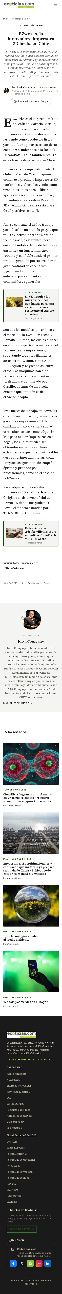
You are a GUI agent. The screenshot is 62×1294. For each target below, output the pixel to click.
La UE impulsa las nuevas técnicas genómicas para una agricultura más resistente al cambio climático (39, 305)
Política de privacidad (20, 1171)
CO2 (9, 1097)
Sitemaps (12, 1201)
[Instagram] (39, 1263)
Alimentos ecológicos (20, 1115)
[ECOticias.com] (19, 5)
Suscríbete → (21, 1229)
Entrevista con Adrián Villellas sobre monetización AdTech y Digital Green (41, 533)
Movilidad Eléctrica (18, 1091)
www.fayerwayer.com (21, 563)
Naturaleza (13, 1079)
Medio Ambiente (16, 1073)
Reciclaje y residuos (18, 1110)
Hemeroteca (14, 1195)
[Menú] (55, 5)
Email (47, 583)
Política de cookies (18, 1177)
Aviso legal (13, 1165)
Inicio (6, 19)
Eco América (14, 1128)
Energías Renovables (19, 1085)
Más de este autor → (17, 703)
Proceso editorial (47, 87)
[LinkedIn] (47, 1263)
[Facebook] (13, 1263)
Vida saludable (15, 1122)
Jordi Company (25, 87)
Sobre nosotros (16, 1147)
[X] (21, 1263)
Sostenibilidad (15, 1103)
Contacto (12, 1141)
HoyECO (12, 1183)
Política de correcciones (21, 1159)
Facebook (33, 583)
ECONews (12, 1190)
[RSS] (30, 1263)
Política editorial (17, 1153)
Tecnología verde (21, 19)
